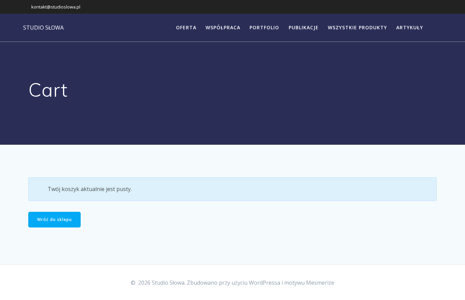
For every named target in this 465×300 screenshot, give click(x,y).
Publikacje (304, 27)
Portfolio (264, 27)
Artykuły (409, 27)
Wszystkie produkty (357, 27)
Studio (43, 27)
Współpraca (223, 27)
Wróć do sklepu (54, 219)
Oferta (186, 27)
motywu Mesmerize (309, 282)
